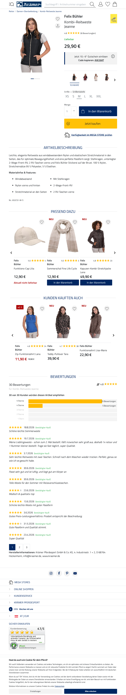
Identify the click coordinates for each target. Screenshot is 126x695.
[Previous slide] (66, 79)
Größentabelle (78, 91)
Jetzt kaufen (92, 123)
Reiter (11, 11)
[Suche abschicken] (93, 4)
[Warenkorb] (114, 3)
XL (91, 96)
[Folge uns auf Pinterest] (67, 573)
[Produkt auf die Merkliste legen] (58, 19)
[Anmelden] (100, 3)
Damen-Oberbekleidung (27, 11)
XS (67, 96)
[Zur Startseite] (29, 4)
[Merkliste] (107, 3)
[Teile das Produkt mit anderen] (58, 26)
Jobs (21, 609)
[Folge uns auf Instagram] (51, 573)
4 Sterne (20, 405)
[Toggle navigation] (11, 4)
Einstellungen (35, 691)
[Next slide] (114, 79)
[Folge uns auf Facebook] (59, 573)
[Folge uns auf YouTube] (75, 573)
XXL (98, 96)
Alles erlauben (90, 691)
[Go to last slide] (11, 252)
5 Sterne (20, 400)
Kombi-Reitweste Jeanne (51, 11)
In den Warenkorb (96, 282)
